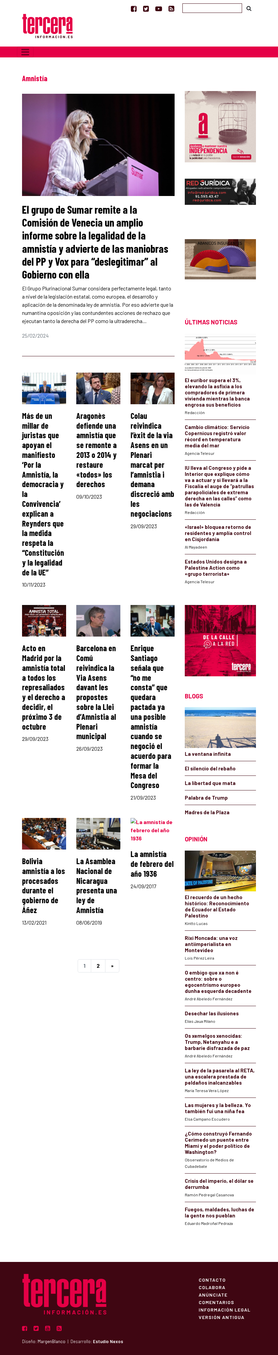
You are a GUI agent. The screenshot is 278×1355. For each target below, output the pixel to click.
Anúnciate (213, 1294)
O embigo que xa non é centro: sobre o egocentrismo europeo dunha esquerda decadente (218, 981)
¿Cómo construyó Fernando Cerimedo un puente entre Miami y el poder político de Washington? (218, 1142)
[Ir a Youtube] (158, 8)
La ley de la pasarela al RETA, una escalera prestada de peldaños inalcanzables (220, 1076)
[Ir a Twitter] (146, 8)
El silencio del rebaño (210, 768)
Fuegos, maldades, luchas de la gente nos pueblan (219, 1212)
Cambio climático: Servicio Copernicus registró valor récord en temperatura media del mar (217, 436)
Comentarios (216, 1302)
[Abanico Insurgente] (220, 267)
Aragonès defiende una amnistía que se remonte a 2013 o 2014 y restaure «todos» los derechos (96, 450)
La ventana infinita (208, 754)
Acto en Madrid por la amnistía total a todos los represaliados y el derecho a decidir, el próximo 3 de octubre (43, 687)
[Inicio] (47, 25)
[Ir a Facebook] (134, 8)
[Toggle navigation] (25, 52)
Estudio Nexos (108, 1341)
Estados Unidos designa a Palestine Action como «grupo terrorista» (216, 567)
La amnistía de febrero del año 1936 (152, 863)
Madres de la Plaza (207, 812)
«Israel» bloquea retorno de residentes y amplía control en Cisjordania (218, 533)
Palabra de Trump (206, 798)
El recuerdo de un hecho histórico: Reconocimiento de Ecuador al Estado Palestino (217, 906)
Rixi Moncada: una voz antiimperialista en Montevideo (211, 944)
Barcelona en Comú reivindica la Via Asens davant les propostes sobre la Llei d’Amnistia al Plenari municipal (96, 692)
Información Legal (225, 1309)
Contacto (212, 1279)
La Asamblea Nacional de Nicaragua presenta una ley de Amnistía (96, 885)
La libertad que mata (210, 783)
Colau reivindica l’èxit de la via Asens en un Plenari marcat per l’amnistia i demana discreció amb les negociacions (152, 464)
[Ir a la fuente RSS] (171, 8)
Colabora (212, 1287)
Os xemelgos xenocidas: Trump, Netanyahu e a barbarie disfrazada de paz (217, 1042)
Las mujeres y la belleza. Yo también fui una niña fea (218, 1108)
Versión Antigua (221, 1317)
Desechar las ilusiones (212, 1013)
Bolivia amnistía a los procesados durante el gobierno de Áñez (43, 885)
